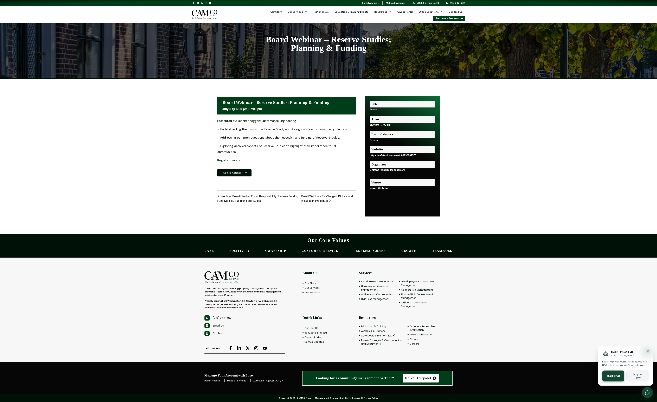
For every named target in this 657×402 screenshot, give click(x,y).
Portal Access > (370, 3)
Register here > (228, 160)
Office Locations (429, 11)
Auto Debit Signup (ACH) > (427, 3)
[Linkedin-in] (198, 3)
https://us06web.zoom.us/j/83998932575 (393, 155)
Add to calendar (233, 172)
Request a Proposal (447, 18)
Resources (380, 11)
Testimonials (321, 11)
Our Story (276, 11)
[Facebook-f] (194, 3)
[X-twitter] (202, 3)
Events (374, 140)
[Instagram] (206, 3)
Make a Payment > (395, 3)
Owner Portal (405, 11)
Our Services (295, 11)
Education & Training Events (351, 11)
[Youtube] (210, 3)
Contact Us (455, 11)
